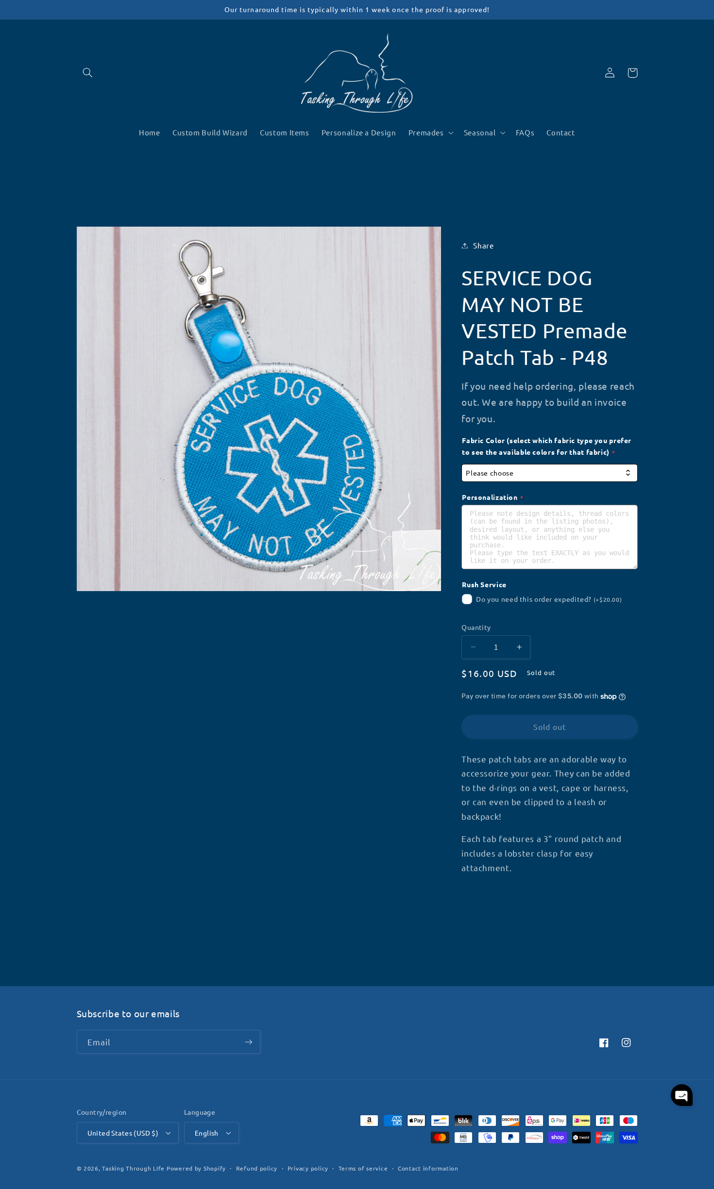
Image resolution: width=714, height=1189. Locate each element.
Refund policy (257, 1168)
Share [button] (483, 245)
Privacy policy (308, 1168)
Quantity (476, 627)
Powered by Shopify (196, 1168)
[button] (88, 73)
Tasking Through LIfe (133, 1168)
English (207, 1132)
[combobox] (549, 472)
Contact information (428, 1168)
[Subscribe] (248, 1042)
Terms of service (363, 1168)
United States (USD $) (123, 1132)
